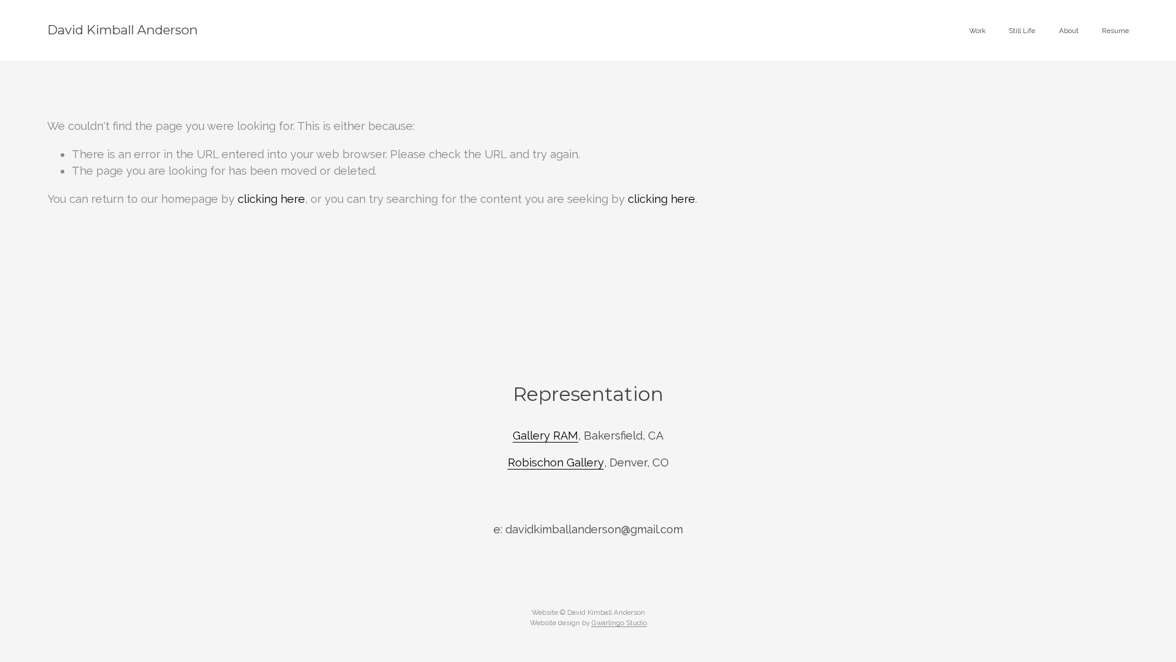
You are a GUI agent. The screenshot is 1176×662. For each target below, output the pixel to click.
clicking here (271, 198)
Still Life (1022, 30)
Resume (1115, 30)
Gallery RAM (545, 435)
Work (977, 30)
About (1069, 30)
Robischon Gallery (556, 462)
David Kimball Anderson (122, 29)
